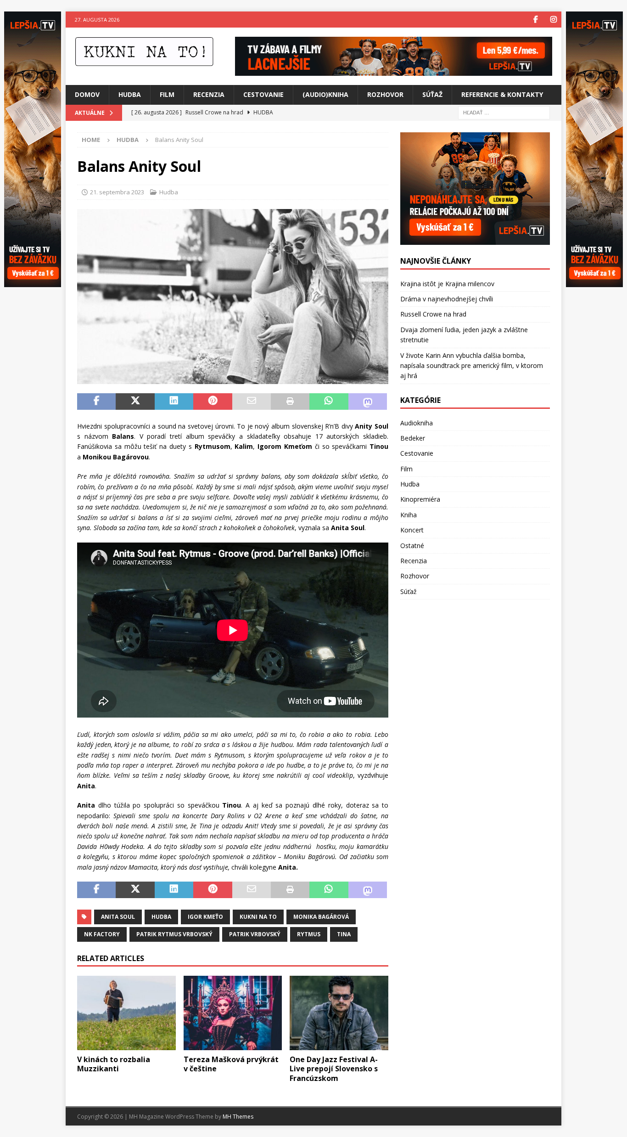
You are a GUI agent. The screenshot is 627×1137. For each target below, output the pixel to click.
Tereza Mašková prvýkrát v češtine (231, 1064)
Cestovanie (263, 94)
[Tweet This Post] (135, 401)
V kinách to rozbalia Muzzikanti (113, 1064)
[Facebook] (535, 19)
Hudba (129, 94)
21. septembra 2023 (117, 192)
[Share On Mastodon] (367, 401)
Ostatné (412, 545)
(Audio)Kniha (325, 94)
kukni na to (258, 917)
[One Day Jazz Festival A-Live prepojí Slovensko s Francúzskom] (339, 1013)
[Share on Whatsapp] (328, 401)
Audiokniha (416, 423)
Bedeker (412, 438)
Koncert (412, 530)
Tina (344, 934)
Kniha (408, 514)
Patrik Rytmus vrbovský (174, 934)
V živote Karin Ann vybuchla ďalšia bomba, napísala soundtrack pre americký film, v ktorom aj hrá (471, 365)
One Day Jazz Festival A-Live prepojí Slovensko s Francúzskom (334, 1069)
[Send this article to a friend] (251, 401)
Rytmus (308, 934)
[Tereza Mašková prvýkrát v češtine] (233, 1013)
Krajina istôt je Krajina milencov (447, 283)
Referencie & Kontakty (502, 94)
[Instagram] (553, 19)
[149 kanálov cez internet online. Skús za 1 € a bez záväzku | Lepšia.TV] (393, 70)
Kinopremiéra (420, 499)
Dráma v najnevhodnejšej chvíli (446, 298)
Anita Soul (118, 917)
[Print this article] (290, 401)
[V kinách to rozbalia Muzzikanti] (126, 1013)
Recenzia (208, 94)
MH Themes (238, 1116)
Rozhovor (385, 94)
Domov (87, 94)
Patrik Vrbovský (254, 934)
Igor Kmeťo (205, 917)
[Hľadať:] (504, 111)
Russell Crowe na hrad (433, 314)
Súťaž (432, 94)
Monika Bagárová (321, 917)
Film (167, 94)
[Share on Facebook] (96, 401)
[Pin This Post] (212, 401)
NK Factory (102, 934)
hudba (161, 917)
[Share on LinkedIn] (174, 401)
